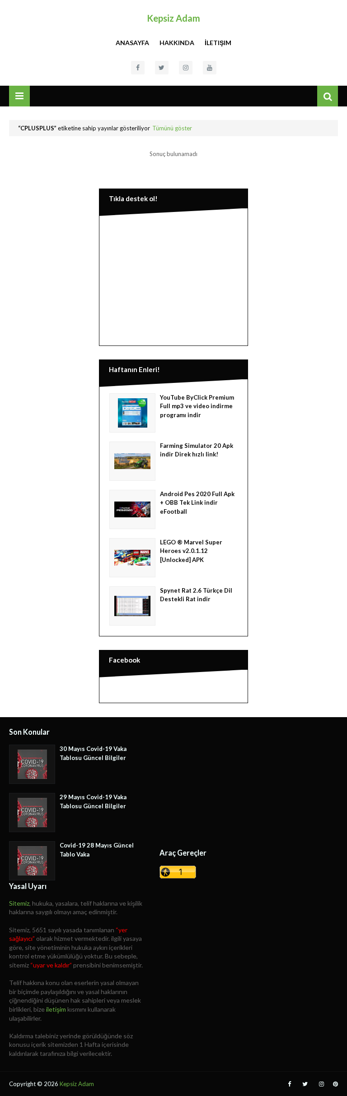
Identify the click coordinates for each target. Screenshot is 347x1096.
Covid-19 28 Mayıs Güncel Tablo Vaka (97, 850)
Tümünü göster (172, 128)
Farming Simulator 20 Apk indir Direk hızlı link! (196, 450)
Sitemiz (19, 903)
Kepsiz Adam (173, 18)
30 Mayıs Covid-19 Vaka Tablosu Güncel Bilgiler (93, 753)
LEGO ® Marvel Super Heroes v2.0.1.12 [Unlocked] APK (191, 551)
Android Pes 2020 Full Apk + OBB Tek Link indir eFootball (197, 502)
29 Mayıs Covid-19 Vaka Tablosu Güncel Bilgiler (93, 801)
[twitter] (162, 67)
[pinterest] (334, 1084)
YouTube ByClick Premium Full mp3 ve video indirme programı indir (197, 406)
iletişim (56, 1009)
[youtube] (209, 67)
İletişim (218, 42)
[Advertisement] (173, 278)
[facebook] (138, 67)
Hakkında (176, 42)
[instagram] (185, 67)
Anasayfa (132, 42)
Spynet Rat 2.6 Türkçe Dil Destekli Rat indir (196, 595)
